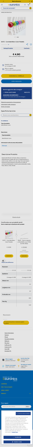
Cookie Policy (15, 432)
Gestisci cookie (18, 442)
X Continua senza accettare (23, 413)
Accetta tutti (18, 437)
